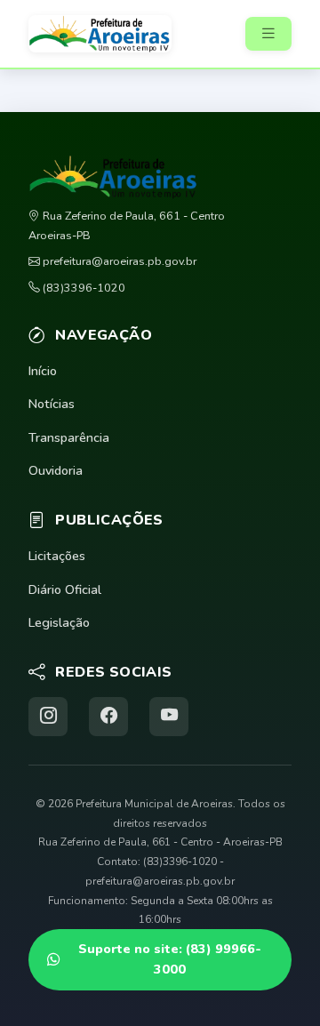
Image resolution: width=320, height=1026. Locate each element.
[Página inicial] (105, 34)
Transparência (68, 437)
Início (42, 371)
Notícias (51, 404)
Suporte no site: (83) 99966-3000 (169, 959)
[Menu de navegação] (268, 34)
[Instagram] (48, 716)
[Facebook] (108, 716)
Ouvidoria (55, 470)
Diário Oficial (64, 589)
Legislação (59, 622)
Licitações (56, 556)
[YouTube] (168, 716)
